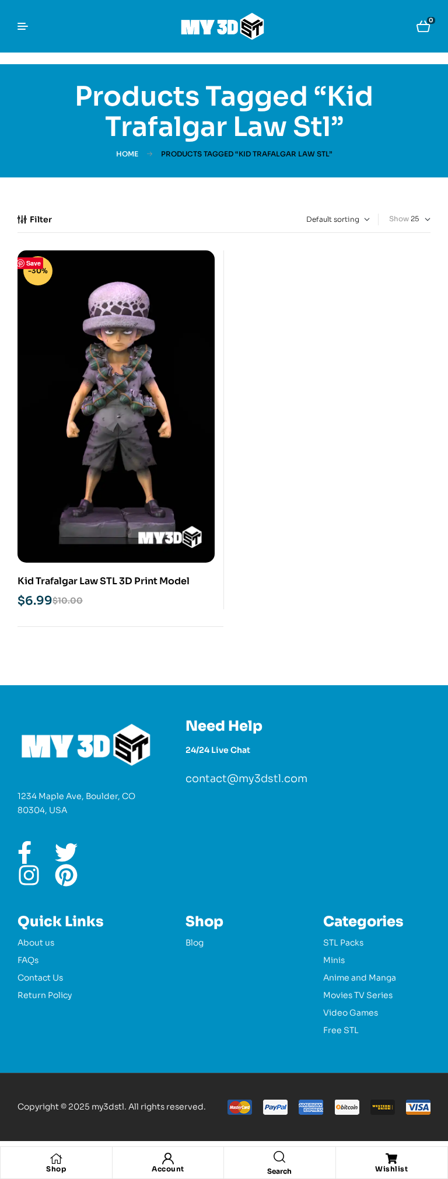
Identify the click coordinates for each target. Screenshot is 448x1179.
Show (399, 218)
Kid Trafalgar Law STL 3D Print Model (104, 581)
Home (127, 153)
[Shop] (56, 1158)
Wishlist (391, 1168)
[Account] (168, 1158)
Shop (56, 1168)
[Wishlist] (391, 1158)
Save (33, 263)
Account (168, 1168)
